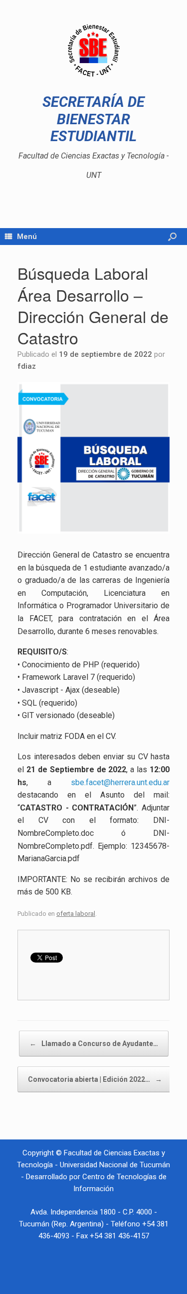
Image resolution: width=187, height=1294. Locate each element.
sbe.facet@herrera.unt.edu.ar (120, 782)
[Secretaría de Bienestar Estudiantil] (93, 50)
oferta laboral (75, 913)
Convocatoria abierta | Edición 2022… (95, 1079)
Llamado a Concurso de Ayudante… (93, 1044)
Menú (27, 237)
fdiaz (26, 366)
